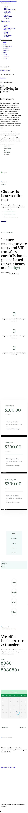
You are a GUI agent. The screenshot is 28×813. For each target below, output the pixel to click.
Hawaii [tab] (14, 543)
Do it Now (2, 86)
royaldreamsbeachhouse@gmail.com (11, 762)
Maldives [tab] (14, 533)
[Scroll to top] (0, 811)
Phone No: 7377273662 (8, 767)
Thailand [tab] (14, 548)
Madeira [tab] (14, 553)
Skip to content (4, 1)
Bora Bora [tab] (14, 538)
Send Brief (2, 78)
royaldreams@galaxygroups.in (9, 757)
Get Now (4, 436)
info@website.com (5, 70)
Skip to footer (13, 1)
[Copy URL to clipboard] (4, 162)
